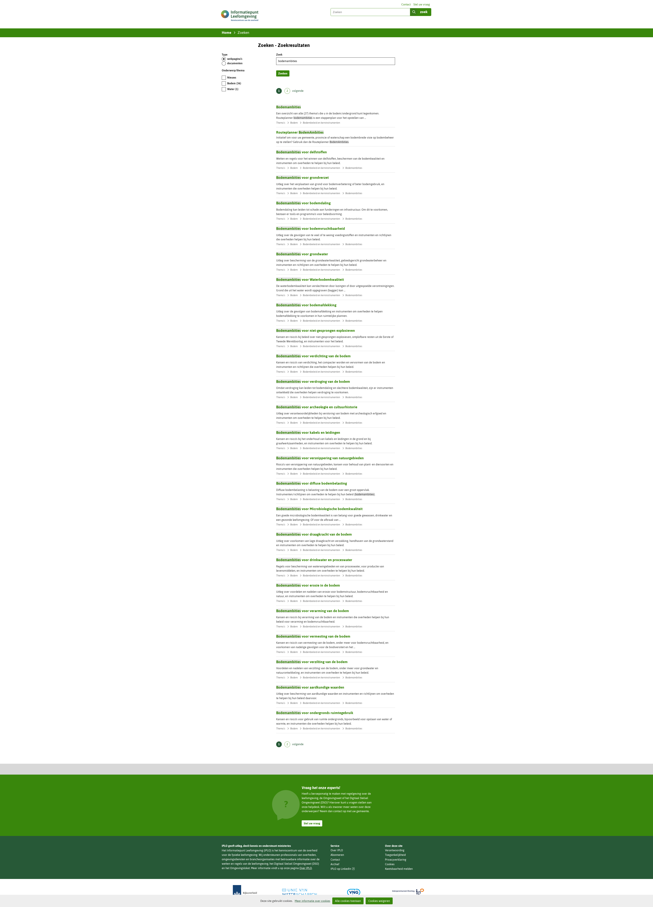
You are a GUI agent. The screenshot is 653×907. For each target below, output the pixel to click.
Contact (406, 4)
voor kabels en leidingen (308, 432)
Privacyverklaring (395, 859)
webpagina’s (234, 58)
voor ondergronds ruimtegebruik (314, 713)
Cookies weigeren (379, 900)
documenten (234, 63)
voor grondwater (302, 254)
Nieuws (231, 77)
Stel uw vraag (421, 4)
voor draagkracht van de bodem (314, 534)
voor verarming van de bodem (312, 611)
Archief (335, 864)
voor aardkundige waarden (310, 687)
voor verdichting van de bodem (313, 356)
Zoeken (282, 73)
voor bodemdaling (303, 203)
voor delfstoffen (301, 152)
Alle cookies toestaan (348, 900)
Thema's (280, 122)
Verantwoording (394, 850)
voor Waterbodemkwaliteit (310, 279)
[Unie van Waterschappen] (299, 892)
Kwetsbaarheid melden (399, 868)
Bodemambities (353, 168)
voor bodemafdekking (306, 305)
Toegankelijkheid (395, 854)
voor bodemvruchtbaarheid (310, 228)
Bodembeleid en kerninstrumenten (321, 122)
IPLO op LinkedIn (343, 868)
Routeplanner (300, 132)
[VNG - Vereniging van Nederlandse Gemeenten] (354, 892)
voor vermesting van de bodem (313, 636)
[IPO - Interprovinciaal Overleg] (408, 892)
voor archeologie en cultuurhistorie (316, 407)
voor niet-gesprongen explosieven (315, 330)
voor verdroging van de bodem (313, 381)
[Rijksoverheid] (245, 892)
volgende (298, 90)
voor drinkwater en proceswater (314, 560)
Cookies (390, 864)
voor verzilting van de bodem (312, 662)
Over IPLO (305, 868)
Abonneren (337, 854)
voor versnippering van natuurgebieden (320, 458)
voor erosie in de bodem (308, 585)
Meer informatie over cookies (312, 900)
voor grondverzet (302, 177)
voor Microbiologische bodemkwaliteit (319, 509)
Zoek (279, 54)
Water (232, 89)
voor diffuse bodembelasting (311, 483)
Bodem (234, 83)
